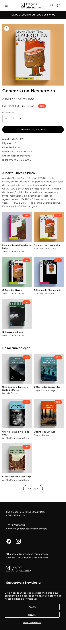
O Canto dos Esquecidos (47, 387)
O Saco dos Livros (12, 290)
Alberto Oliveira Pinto (18, 173)
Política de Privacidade (25, 598)
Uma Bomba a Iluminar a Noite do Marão (15, 388)
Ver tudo (33, 488)
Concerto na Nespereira (47, 245)
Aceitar (32, 607)
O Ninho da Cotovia (44, 432)
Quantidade (8, 112)
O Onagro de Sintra (12, 332)
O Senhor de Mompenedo (47, 290)
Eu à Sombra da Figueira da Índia (16, 247)
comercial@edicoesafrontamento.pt (26, 528)
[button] (6, 5)
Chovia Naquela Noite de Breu (15, 433)
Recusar (32, 614)
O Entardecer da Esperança (16, 476)
